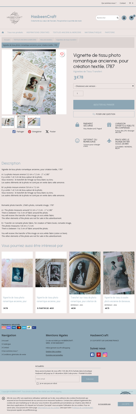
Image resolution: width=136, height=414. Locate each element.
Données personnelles (54, 355)
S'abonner (90, 379)
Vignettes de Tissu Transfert (87, 71)
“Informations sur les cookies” (48, 408)
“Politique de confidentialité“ (82, 408)
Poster (52, 131)
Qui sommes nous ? (10, 351)
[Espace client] (124, 18)
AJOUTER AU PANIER (104, 104)
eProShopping (56, 391)
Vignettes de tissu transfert (66, 40)
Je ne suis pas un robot (48, 383)
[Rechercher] (117, 17)
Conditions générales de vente (14, 354)
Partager (20, 131)
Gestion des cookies (53, 351)
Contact (123, 3)
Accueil (7, 40)
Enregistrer (37, 131)
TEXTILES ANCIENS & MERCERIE (25, 40)
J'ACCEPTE (125, 404)
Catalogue (7, 344)
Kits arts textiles (46, 40)
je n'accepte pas (104, 404)
